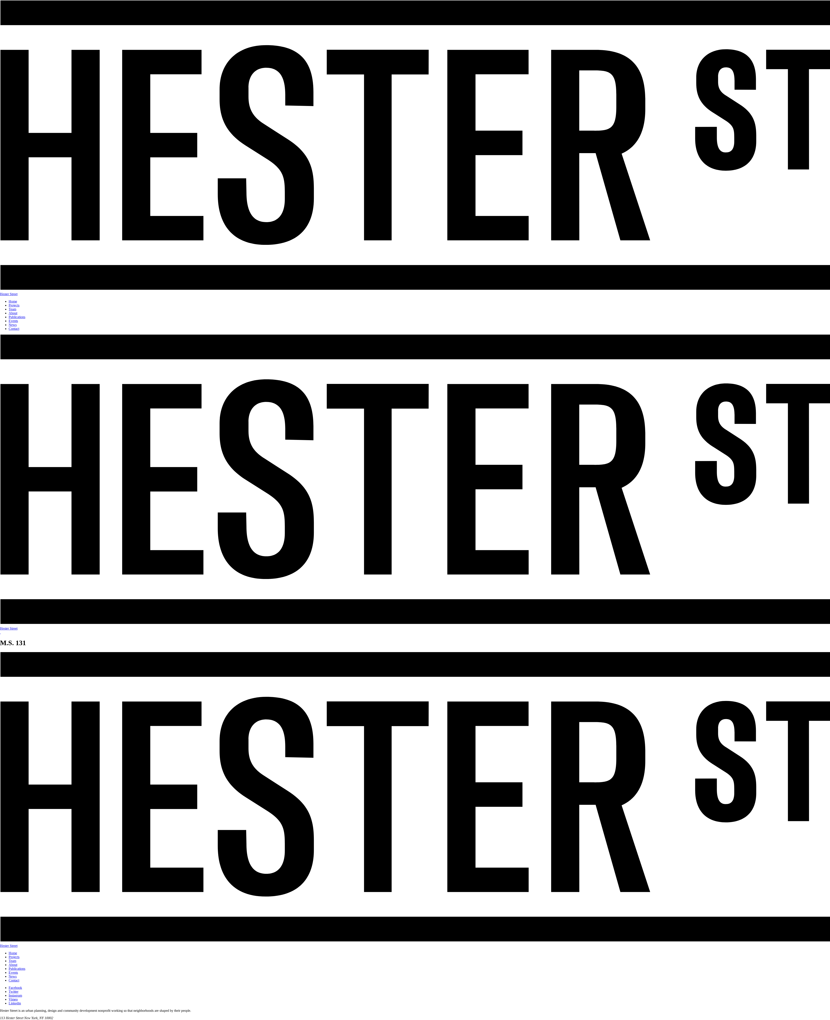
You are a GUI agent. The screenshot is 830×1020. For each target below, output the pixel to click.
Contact (14, 328)
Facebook (15, 988)
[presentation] (0, 632)
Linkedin (15, 1003)
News (13, 325)
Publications (17, 317)
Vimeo (13, 999)
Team (12, 309)
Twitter (13, 991)
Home (13, 301)
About (13, 313)
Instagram (15, 995)
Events (13, 321)
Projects (14, 305)
